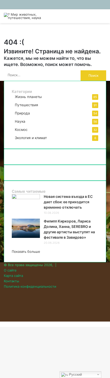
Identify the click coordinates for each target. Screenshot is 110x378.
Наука (20, 121)
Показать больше (26, 251)
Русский (75, 374)
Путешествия (26, 105)
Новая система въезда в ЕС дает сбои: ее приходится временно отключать (68, 201)
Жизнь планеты (28, 97)
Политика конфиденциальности (30, 286)
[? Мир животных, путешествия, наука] (24, 16)
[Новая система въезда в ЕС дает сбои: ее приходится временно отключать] (26, 198)
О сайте (10, 270)
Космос (21, 130)
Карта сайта (13, 276)
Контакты (11, 281)
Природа (22, 113)
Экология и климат (31, 138)
